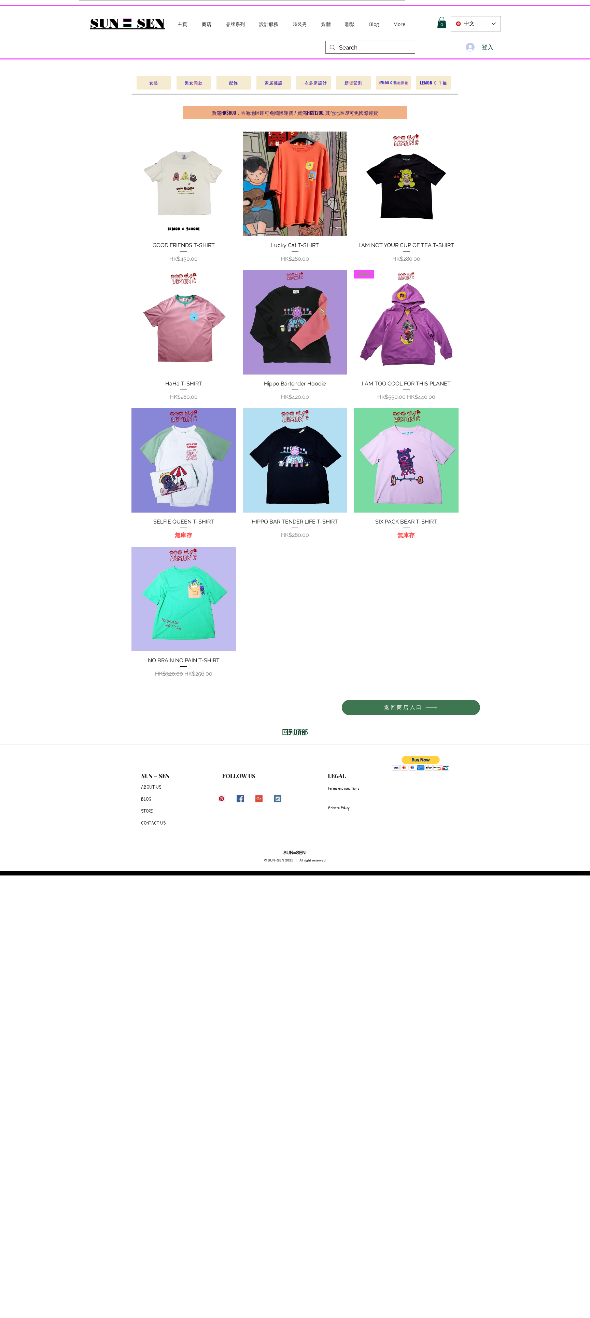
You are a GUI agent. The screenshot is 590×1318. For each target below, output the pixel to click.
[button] (235, 24)
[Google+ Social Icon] (259, 798)
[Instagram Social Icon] (277, 798)
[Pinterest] (221, 798)
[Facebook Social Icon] (240, 798)
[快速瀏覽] (183, 184)
